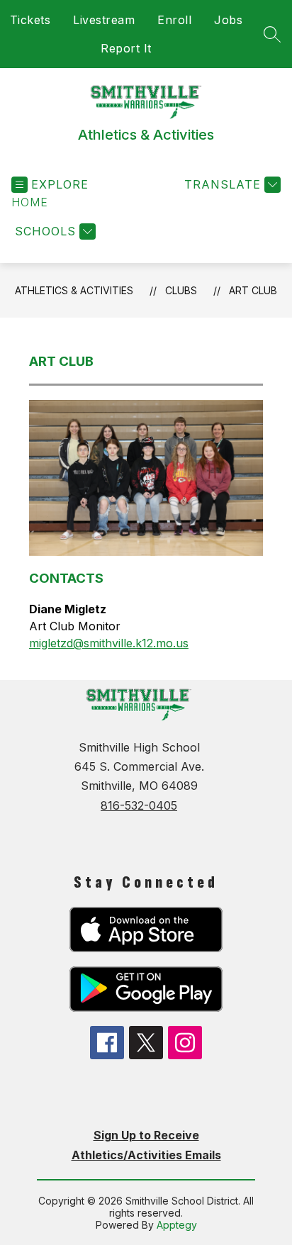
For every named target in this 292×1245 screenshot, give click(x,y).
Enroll (174, 20)
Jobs (228, 20)
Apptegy (177, 1225)
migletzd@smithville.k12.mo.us (109, 643)
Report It (126, 48)
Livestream (104, 20)
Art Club (253, 290)
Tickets (30, 20)
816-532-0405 (139, 805)
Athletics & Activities (74, 290)
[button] (29, 202)
